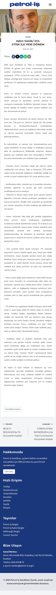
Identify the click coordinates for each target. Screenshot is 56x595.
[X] (17, 57)
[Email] (29, 57)
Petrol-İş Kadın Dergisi (13, 527)
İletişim (6, 507)
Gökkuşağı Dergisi (11, 531)
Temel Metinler (10, 493)
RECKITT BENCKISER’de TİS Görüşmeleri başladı (12, 430)
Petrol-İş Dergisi (10, 524)
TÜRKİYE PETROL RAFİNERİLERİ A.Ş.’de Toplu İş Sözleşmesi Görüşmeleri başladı (43, 432)
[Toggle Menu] (50, 4)
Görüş (28, 37)
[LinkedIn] (21, 57)
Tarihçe (6, 486)
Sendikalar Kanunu (12, 409)
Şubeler (7, 500)
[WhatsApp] (25, 57)
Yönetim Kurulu (10, 490)
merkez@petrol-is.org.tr (22, 565)
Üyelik (6, 504)
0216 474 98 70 (17, 562)
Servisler (7, 497)
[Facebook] (13, 57)
